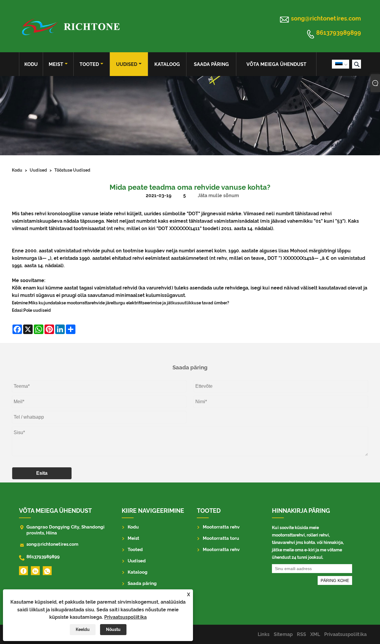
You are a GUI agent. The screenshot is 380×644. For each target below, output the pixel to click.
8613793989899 (338, 33)
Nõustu (113, 629)
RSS (301, 634)
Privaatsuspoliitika (125, 617)
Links (264, 634)
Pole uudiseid (37, 310)
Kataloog (167, 64)
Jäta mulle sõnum (218, 195)
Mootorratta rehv (221, 527)
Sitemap (283, 634)
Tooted (89, 64)
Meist (56, 64)
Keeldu (83, 629)
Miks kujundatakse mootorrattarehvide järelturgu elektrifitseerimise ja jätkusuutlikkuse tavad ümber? (128, 302)
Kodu (31, 64)
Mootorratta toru (221, 538)
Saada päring (211, 64)
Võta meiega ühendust (276, 64)
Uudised (126, 64)
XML (315, 634)
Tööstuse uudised (72, 170)
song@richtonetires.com (326, 18)
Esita (42, 473)
